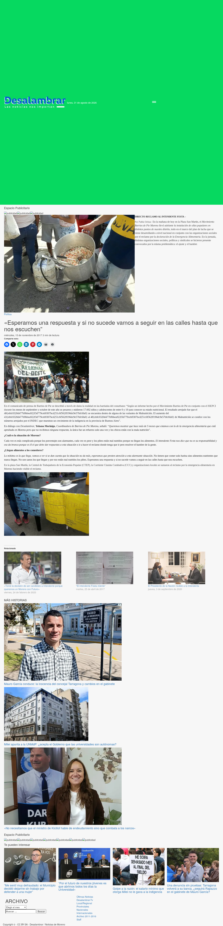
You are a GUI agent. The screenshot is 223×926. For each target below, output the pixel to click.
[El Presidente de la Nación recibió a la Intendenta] (182, 568)
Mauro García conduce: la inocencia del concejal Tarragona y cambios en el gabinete (59, 684)
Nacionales (82, 909)
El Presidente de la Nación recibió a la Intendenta (173, 585)
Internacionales (84, 913)
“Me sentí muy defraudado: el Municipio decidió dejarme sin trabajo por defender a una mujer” (30, 888)
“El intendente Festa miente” (90, 585)
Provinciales (83, 906)
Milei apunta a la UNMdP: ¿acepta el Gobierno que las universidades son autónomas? (60, 744)
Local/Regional (84, 903)
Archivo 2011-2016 (86, 916)
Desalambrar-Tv (85, 900)
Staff (79, 919)
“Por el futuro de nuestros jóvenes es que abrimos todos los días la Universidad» (82, 886)
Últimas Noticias (85, 896)
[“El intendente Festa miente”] (110, 568)
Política (8, 314)
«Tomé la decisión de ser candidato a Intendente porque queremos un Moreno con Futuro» (33, 587)
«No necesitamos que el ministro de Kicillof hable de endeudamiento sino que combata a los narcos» (69, 828)
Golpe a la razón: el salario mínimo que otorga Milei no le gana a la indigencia (138, 890)
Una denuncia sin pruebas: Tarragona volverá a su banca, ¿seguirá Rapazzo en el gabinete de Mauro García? (192, 888)
